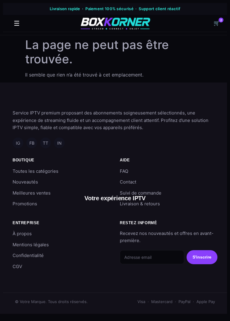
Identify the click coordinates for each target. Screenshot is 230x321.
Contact (128, 182)
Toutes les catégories (35, 171)
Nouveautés (25, 182)
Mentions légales (31, 244)
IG (18, 143)
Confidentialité (28, 255)
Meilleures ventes (32, 193)
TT (45, 143)
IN (59, 143)
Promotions (25, 204)
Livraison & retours (140, 204)
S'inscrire (202, 257)
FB (31, 143)
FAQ (124, 171)
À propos (22, 233)
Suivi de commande (140, 193)
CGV (17, 266)
